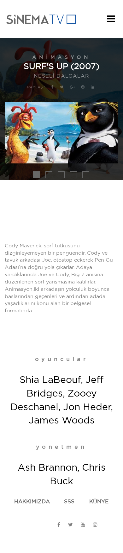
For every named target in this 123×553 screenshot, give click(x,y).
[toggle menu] (111, 20)
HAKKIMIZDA (32, 501)
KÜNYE (98, 501)
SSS (69, 501)
